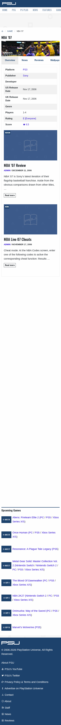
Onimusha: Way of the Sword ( (29, 610)
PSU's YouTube (13, 669)
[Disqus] (30, 387)
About (7, 701)
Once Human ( (20, 532)
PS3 (25, 69)
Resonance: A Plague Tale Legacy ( (32, 549)
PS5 (14, 10)
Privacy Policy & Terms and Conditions (26, 682)
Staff (7, 707)
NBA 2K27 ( (19, 595)
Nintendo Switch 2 (46, 565)
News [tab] (25, 60)
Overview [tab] (10, 60)
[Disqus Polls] (30, 312)
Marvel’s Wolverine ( (24, 627)
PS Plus (24, 10)
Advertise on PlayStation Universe (23, 688)
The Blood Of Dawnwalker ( (28, 580)
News (35, 10)
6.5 (27, 124)
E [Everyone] (29, 118)
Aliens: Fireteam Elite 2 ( (26, 517)
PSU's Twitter (12, 675)
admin (7, 170)
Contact (8, 694)
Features (47, 10)
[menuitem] (5, 10)
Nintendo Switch (24, 565)
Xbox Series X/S (34, 569)
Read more (10, 195)
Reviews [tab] (39, 60)
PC (42, 517)
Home (4, 10)
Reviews (9, 720)
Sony (25, 75)
